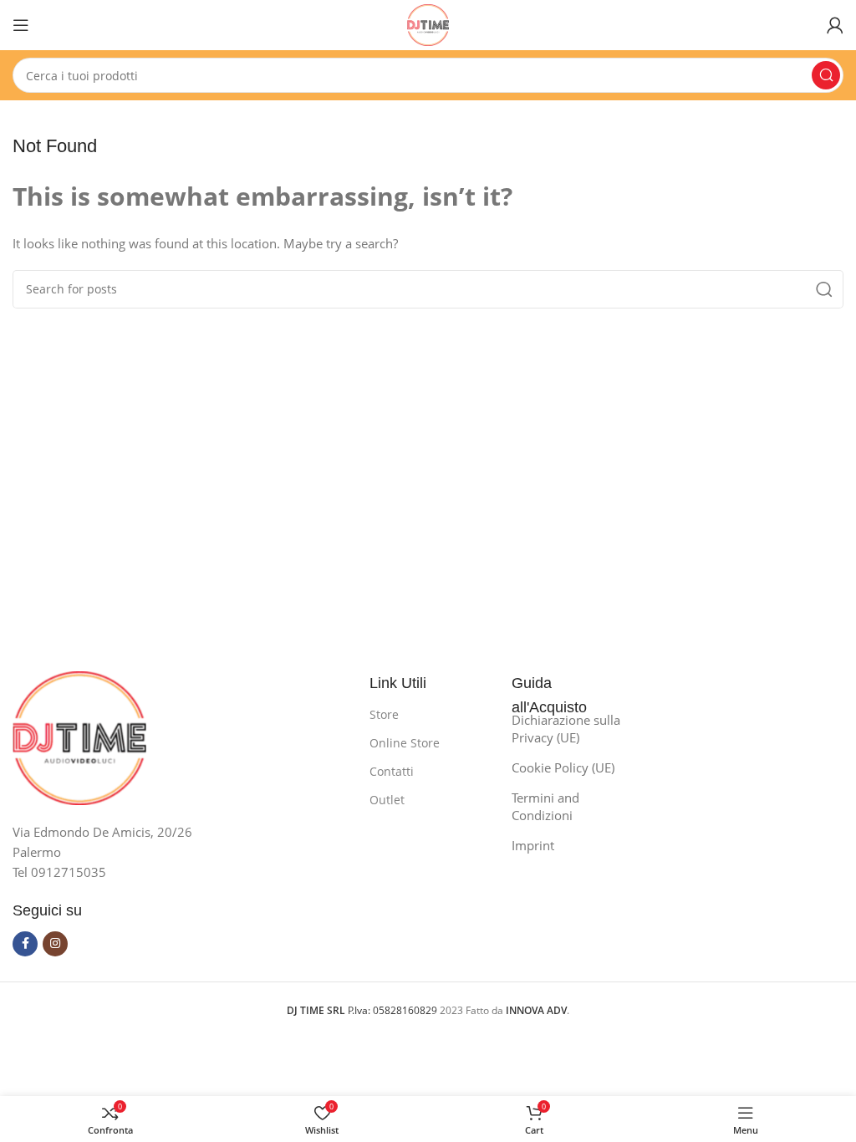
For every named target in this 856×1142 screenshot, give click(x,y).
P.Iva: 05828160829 (363, 1010)
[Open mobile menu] (21, 25)
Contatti (391, 771)
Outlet (387, 800)
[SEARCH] (826, 75)
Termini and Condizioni (545, 806)
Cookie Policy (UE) (563, 767)
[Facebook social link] (25, 943)
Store (384, 714)
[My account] (835, 25)
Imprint (533, 845)
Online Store (404, 743)
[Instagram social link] (55, 943)
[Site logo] (428, 23)
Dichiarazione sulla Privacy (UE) (566, 728)
